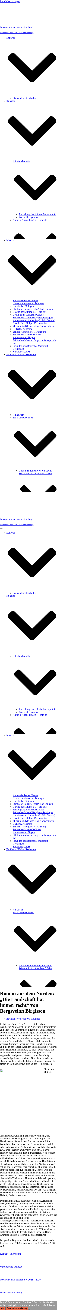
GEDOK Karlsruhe (22, 329)
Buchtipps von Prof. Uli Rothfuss (23, 1018)
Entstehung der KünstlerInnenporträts (37, 214)
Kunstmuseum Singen (24, 337)
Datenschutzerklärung (11, 1292)
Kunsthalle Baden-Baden (25, 300)
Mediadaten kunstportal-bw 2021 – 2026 (20, 1279)
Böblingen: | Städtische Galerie (28, 314)
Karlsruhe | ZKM (21, 351)
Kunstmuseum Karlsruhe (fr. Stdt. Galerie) (34, 320)
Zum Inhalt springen (10, 1)
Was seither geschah (29, 217)
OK (2, 1308)
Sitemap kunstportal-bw (24, 98)
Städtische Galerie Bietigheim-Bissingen (33, 317)
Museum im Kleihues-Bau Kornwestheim (33, 326)
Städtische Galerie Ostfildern (27, 334)
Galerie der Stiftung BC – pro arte (30, 311)
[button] (32, 68)
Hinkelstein (18, 414)
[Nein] (29, 1309)
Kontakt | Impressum (10, 1253)
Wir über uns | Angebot (11, 1266)
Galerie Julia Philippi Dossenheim (30, 323)
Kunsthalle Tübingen (23, 306)
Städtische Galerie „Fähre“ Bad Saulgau (33, 309)
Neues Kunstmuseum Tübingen (28, 303)
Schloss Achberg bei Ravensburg (29, 331)
